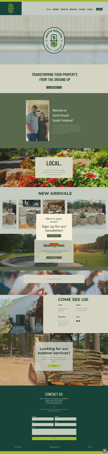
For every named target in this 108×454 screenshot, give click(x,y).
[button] (105, 213)
